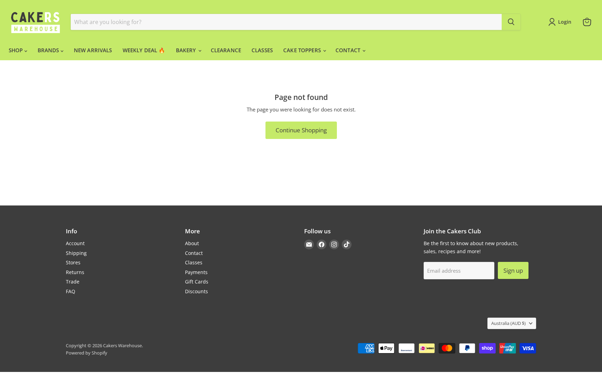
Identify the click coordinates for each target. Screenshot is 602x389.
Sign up (513, 270)
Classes (193, 262)
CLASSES (262, 50)
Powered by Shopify (86, 353)
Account (75, 243)
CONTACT (348, 50)
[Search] (511, 22)
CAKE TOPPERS (302, 50)
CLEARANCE (226, 50)
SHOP (16, 50)
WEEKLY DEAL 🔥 (144, 50)
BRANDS (49, 50)
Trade (72, 281)
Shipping (76, 253)
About (192, 243)
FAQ (70, 291)
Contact (194, 253)
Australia (508, 323)
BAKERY (187, 50)
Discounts (196, 291)
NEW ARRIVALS (93, 50)
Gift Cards (196, 281)
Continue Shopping (301, 130)
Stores (73, 262)
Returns (75, 272)
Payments (196, 272)
